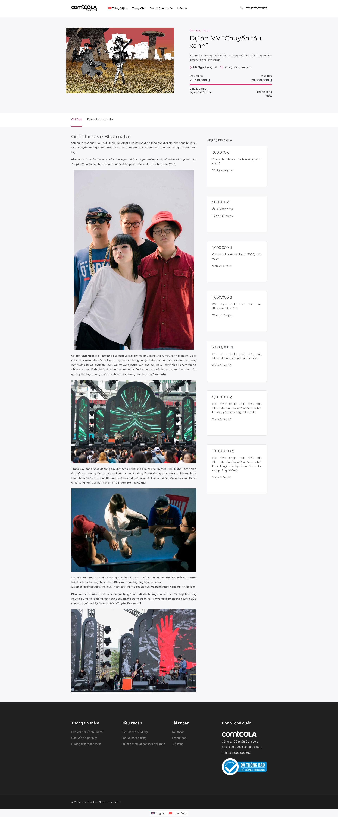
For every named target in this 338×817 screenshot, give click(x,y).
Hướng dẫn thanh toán (86, 744)
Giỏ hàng (178, 744)
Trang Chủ (138, 8)
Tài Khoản (178, 732)
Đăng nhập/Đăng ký (256, 7)
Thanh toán (179, 738)
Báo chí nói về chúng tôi (87, 732)
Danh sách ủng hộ (100, 119)
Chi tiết (76, 119)
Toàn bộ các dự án (161, 8)
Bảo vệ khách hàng (133, 738)
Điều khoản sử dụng (134, 732)
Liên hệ (182, 8)
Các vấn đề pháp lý (84, 738)
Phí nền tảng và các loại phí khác (143, 744)
